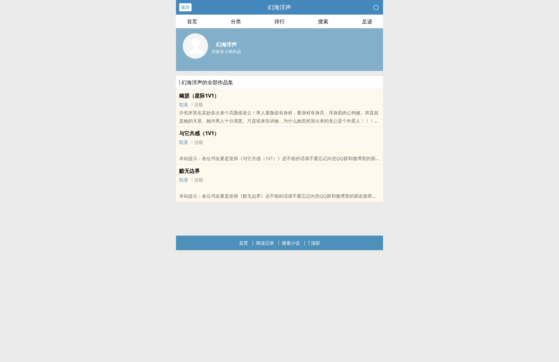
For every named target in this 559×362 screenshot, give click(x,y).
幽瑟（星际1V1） (199, 95)
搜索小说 (291, 243)
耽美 (183, 104)
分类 (236, 21)
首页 (192, 21)
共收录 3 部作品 (226, 51)
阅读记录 (265, 243)
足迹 (367, 21)
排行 (279, 21)
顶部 (315, 243)
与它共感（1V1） (199, 133)
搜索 (323, 21)
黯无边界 (189, 170)
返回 (185, 7)
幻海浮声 (279, 7)
